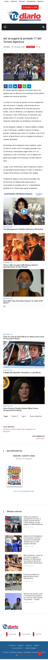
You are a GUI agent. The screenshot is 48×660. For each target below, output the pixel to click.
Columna (12, 645)
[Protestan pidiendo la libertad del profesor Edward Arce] (13, 582)
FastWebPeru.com (25, 655)
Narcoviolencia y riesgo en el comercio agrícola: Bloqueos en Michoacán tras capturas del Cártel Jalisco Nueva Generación (33, 559)
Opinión (20, 645)
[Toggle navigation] (4, 27)
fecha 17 (15, 416)
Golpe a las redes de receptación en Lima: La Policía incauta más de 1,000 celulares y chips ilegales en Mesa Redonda (33, 520)
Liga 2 (24, 416)
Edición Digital (30, 648)
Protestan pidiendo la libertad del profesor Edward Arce (31, 576)
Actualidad (31, 1)
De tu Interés (17, 648)
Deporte (40, 1)
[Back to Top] (39, 654)
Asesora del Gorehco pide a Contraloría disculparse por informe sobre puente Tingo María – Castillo (33, 597)
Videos (36, 645)
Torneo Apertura (36, 416)
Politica (14, 1)
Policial (22, 1)
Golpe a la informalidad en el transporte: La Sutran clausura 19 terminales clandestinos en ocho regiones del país (33, 540)
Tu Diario (6, 47)
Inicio (7, 1)
